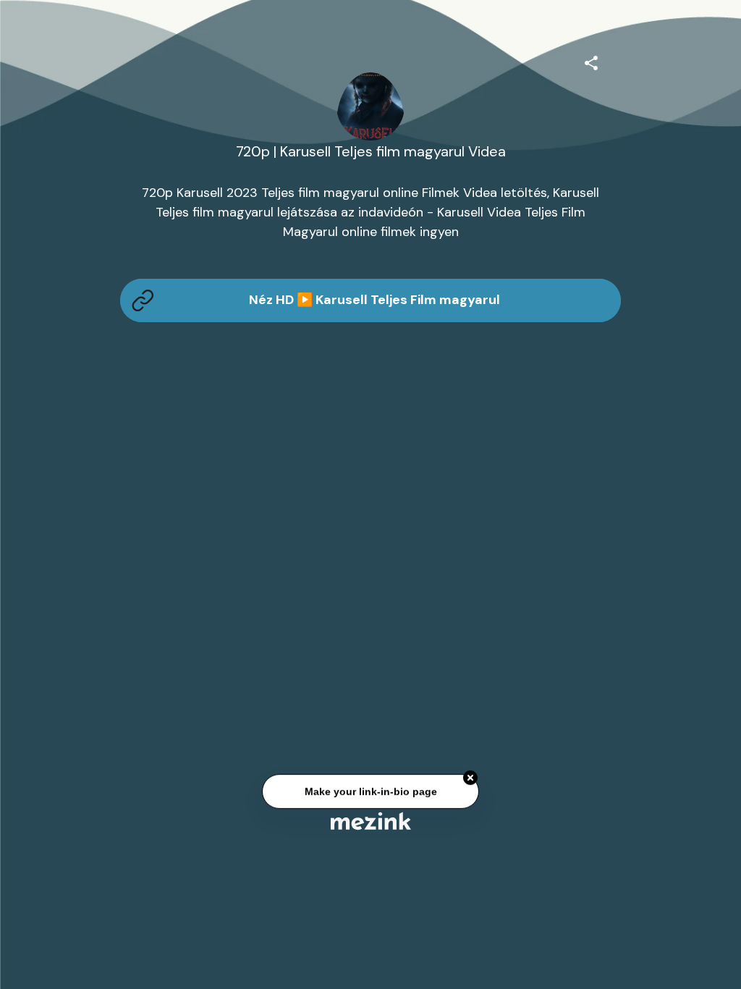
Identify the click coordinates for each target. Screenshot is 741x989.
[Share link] (591, 61)
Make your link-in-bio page (370, 791)
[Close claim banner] (470, 778)
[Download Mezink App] (371, 821)
